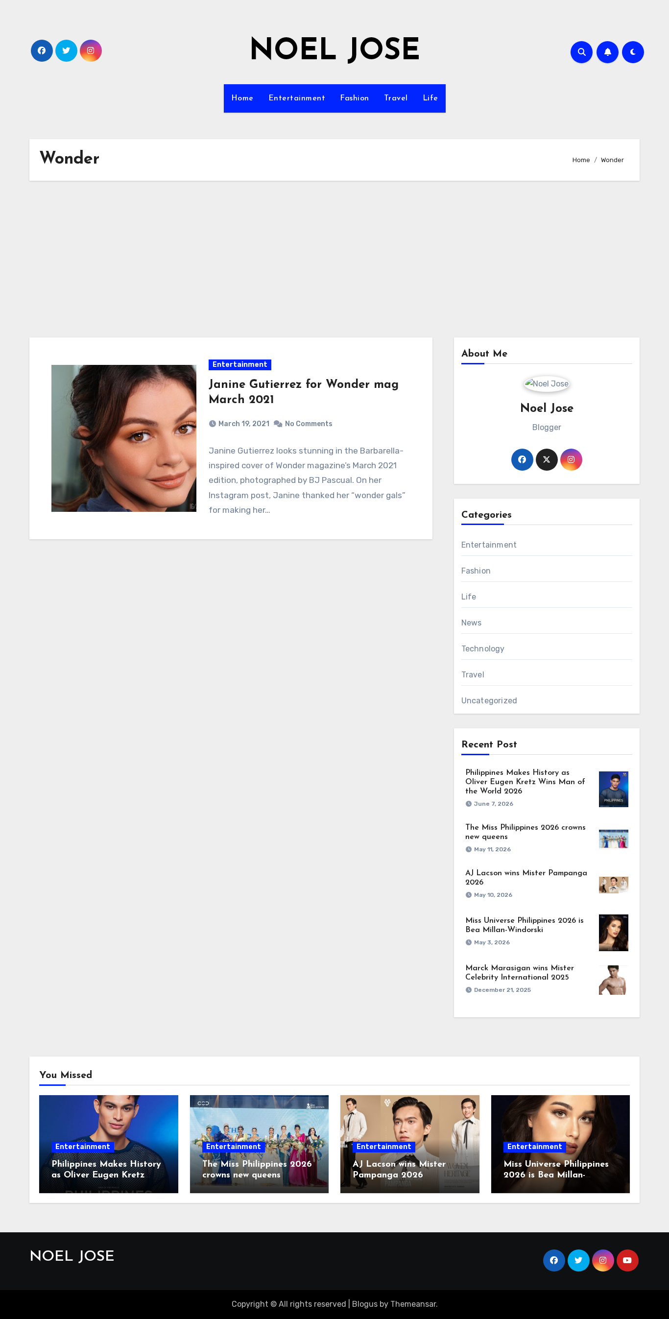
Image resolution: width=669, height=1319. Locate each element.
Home (242, 98)
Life (430, 98)
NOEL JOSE (334, 52)
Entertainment (297, 98)
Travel (396, 98)
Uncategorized (489, 700)
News (471, 622)
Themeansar (413, 1304)
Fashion (354, 98)
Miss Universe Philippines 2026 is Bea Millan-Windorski (556, 1175)
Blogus (365, 1304)
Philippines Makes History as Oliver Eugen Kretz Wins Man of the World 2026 (525, 782)
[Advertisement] (334, 259)
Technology (483, 648)
